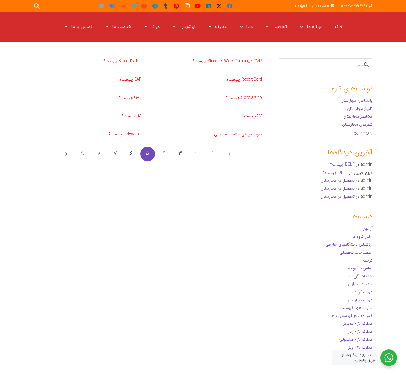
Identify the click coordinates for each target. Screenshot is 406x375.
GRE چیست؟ (130, 97)
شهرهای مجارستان (357, 124)
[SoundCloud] (122, 6)
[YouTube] (197, 6)
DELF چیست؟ (342, 164)
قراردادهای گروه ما (357, 307)
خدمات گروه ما (359, 276)
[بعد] (66, 154)
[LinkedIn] (208, 6)
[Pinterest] (176, 6)
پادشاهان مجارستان (356, 100)
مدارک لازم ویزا (359, 347)
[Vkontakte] (112, 6)
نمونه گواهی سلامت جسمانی (238, 134)
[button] (303, 26)
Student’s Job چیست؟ (122, 61)
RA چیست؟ (131, 116)
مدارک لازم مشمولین (355, 339)
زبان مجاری (363, 132)
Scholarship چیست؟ (244, 97)
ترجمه (367, 260)
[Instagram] (187, 6)
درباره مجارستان (359, 300)
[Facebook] (229, 6)
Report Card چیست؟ (244, 79)
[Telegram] (155, 6)
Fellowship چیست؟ (125, 134)
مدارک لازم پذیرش (356, 323)
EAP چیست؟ (130, 79)
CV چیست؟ (252, 116)
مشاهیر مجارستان (357, 116)
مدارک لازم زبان (359, 331)
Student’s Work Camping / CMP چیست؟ (227, 61)
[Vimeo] (133, 6)
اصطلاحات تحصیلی (355, 252)
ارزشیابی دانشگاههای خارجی (348, 244)
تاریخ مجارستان (359, 108)
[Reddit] (144, 6)
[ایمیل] (101, 6)
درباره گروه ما (361, 292)
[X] (219, 6)
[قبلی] (228, 154)
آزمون (367, 228)
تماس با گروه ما (359, 268)
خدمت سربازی (360, 284)
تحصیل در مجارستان (338, 180)
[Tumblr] (165, 6)
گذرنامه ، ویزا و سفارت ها (351, 315)
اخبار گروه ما (362, 236)
